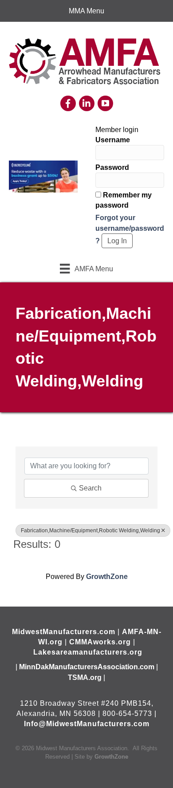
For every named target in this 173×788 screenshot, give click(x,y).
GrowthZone (107, 576)
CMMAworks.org (100, 642)
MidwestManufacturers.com (63, 631)
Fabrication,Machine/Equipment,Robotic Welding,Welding (90, 530)
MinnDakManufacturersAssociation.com (86, 667)
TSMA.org (85, 677)
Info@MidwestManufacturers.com (86, 724)
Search (90, 488)
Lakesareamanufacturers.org (87, 652)
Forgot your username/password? (129, 229)
